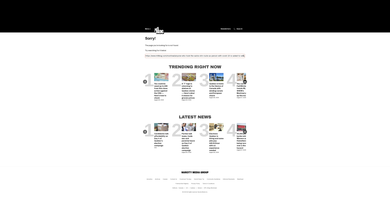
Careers (165, 179)
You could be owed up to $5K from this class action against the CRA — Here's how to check (161, 91)
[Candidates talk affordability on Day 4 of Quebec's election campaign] (161, 127)
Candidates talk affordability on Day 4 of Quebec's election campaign (161, 140)
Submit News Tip (199, 179)
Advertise (149, 179)
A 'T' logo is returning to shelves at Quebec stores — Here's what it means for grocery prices (188, 91)
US (187, 188)
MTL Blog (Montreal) (210, 188)
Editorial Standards (229, 179)
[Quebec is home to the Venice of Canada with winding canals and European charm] (216, 77)
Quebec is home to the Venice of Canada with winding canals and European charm (216, 90)
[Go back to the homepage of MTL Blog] (159, 29)
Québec (192, 188)
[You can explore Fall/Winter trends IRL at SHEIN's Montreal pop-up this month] (244, 77)
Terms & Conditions (208, 183)
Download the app (185, 179)
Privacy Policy (195, 183)
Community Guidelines (213, 179)
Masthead (240, 179)
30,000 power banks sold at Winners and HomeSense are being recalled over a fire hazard (244, 141)
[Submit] (243, 55)
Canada (180, 188)
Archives (157, 179)
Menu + (148, 29)
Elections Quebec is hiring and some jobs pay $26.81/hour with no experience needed (216, 142)
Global (200, 188)
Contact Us (173, 179)
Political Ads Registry (182, 183)
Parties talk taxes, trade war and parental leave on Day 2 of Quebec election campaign (188, 142)
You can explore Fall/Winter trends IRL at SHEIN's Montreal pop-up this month (244, 90)
